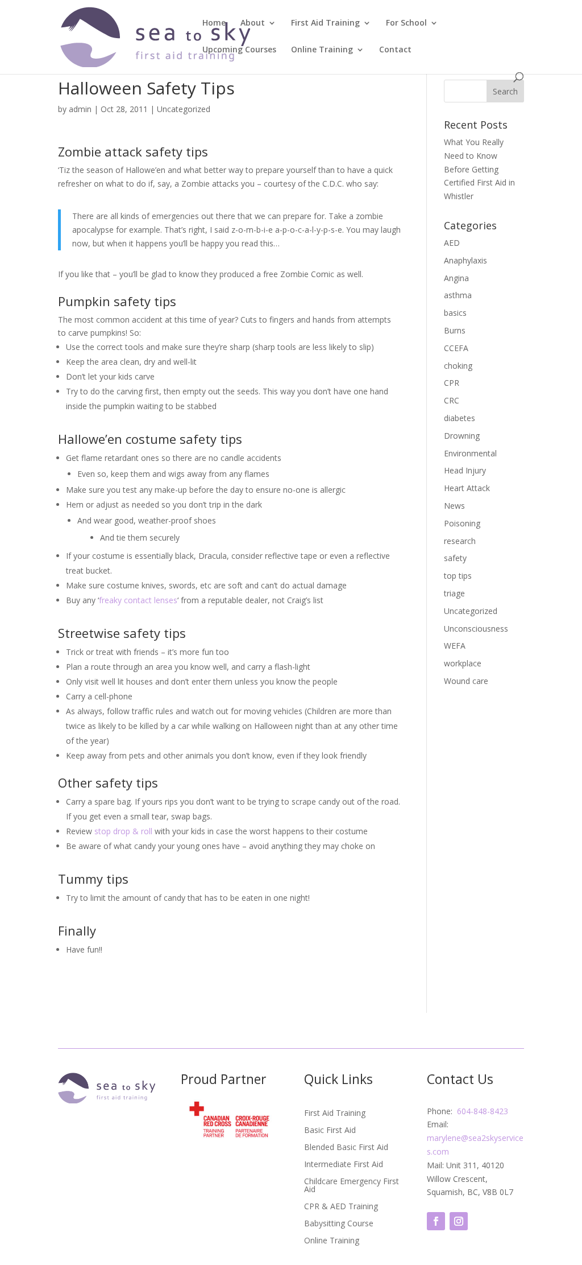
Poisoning (462, 523)
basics (455, 312)
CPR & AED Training (341, 1207)
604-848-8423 (482, 1111)
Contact (395, 50)
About (252, 23)
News (454, 505)
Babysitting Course (338, 1224)
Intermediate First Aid (343, 1164)
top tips (458, 575)
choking (458, 365)
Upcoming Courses (239, 50)
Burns (454, 330)
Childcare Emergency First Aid (351, 1185)
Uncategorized (183, 109)
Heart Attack (467, 488)
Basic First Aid (330, 1130)
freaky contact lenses (138, 600)
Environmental (470, 453)
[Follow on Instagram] (459, 1221)
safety (455, 558)
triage (454, 593)
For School (406, 23)
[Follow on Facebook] (436, 1221)
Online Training (322, 50)
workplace (462, 663)
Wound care (466, 680)
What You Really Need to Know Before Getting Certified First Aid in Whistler (479, 169)
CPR (451, 382)
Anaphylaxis (465, 260)
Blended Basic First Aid (346, 1147)
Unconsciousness (476, 628)
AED (452, 242)
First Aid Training (325, 23)
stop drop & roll (123, 831)
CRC (451, 400)
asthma (458, 295)
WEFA (454, 645)
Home (214, 23)
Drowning (462, 435)
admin (80, 109)
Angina (456, 278)
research (460, 540)
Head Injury (465, 470)
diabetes (459, 418)
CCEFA (456, 348)
